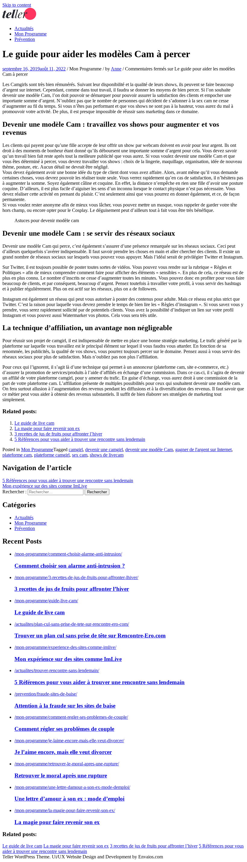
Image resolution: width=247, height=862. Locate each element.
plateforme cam (17, 454)
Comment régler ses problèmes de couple (64, 729)
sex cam (79, 454)
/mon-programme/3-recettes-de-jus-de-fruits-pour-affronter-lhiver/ (76, 577)
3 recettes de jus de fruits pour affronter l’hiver (58, 433)
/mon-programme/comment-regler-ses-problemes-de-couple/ (71, 717)
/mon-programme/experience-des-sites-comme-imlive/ (65, 647)
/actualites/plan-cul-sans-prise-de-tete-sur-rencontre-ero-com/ (71, 624)
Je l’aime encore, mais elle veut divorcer (63, 752)
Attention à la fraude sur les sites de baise (64, 705)
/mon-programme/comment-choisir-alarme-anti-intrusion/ (68, 554)
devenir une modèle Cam (149, 449)
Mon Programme (30, 33)
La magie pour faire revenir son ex (47, 428)
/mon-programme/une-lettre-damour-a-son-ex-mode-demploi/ (72, 787)
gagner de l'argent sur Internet (203, 449)
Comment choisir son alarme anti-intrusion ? (69, 566)
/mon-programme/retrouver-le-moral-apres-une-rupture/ (66, 763)
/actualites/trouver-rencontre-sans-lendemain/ (56, 670)
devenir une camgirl (104, 449)
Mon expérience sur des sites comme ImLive (44, 485)
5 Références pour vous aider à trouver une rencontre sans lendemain (79, 439)
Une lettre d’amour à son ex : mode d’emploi (69, 798)
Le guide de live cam (34, 423)
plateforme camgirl (52, 454)
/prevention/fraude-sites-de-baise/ (45, 693)
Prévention (24, 39)
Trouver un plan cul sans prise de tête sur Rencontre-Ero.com (90, 635)
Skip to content (16, 5)
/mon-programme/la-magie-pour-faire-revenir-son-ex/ (64, 810)
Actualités (23, 28)
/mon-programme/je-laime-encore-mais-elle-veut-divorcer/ (69, 740)
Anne (116, 68)
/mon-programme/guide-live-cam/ (46, 600)
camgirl (76, 449)
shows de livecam (107, 454)
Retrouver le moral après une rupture (60, 775)
